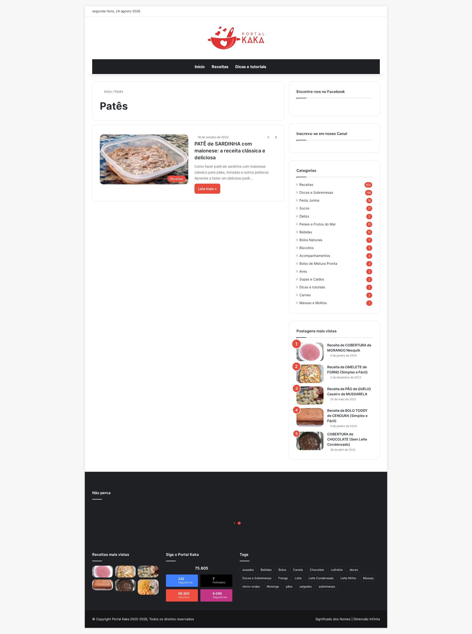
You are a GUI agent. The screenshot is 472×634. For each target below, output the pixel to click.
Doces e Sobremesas (316, 192)
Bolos (282, 570)
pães (289, 586)
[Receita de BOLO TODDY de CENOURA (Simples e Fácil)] (310, 417)
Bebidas (305, 232)
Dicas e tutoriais (250, 66)
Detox (304, 216)
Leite (298, 578)
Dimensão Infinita (367, 619)
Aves (303, 271)
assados (248, 570)
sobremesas (327, 586)
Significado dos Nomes (333, 619)
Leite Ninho (348, 578)
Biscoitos (306, 248)
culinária (337, 570)
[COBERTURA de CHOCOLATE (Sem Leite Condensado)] (310, 441)
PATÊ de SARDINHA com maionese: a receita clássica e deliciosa (229, 151)
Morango (273, 586)
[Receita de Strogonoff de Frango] (148, 587)
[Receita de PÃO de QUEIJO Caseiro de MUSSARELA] (310, 395)
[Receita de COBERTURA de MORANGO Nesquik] (310, 352)
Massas (368, 578)
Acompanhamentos (314, 256)
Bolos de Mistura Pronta (318, 263)
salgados (305, 586)
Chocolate (317, 570)
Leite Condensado (321, 578)
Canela (298, 570)
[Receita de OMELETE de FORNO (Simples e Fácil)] (310, 374)
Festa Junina (309, 200)
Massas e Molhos (313, 303)
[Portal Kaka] (236, 37)
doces (354, 570)
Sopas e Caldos (311, 279)
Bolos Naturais (310, 240)
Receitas (220, 66)
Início (200, 66)
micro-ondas (251, 586)
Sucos (304, 208)
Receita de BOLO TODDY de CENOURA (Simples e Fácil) (347, 415)
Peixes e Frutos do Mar (317, 224)
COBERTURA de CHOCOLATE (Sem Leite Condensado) (347, 439)
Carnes (305, 295)
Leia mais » (207, 189)
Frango (283, 578)
